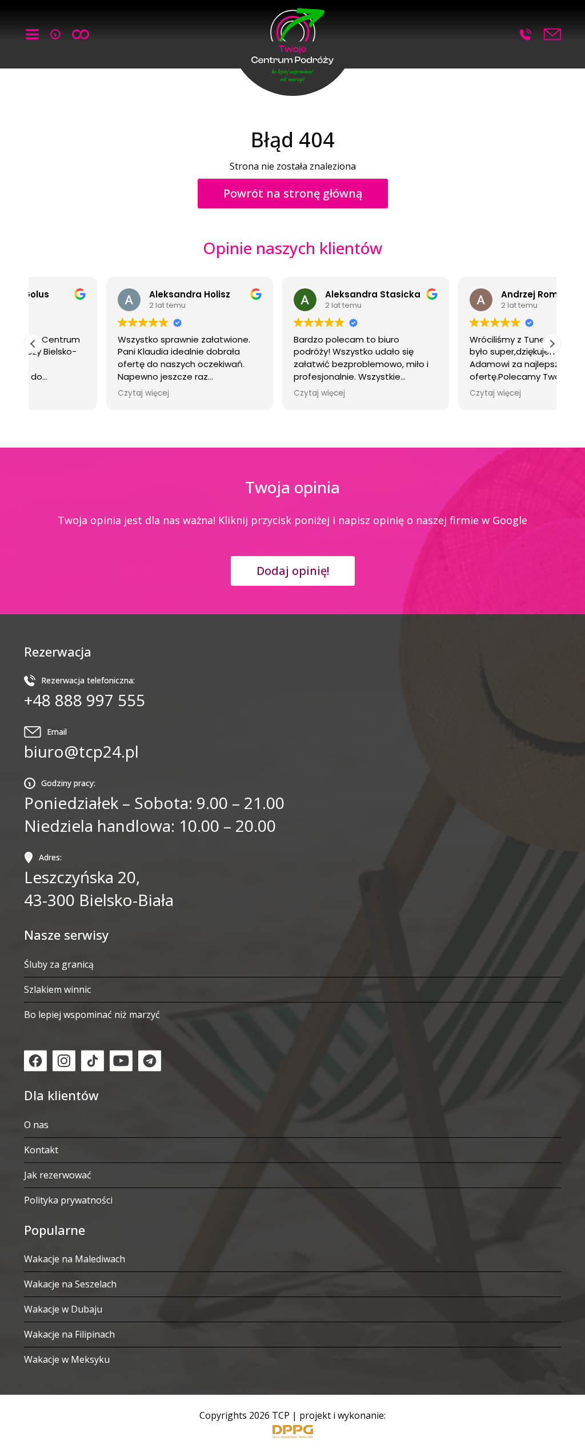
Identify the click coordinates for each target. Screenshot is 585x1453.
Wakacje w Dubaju (63, 1309)
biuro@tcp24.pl (81, 744)
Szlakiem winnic (57, 989)
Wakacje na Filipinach (69, 1334)
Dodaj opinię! (293, 570)
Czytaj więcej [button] (70, 393)
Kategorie (32, 34)
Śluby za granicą (59, 964)
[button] (292, 43)
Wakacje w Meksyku (67, 1359)
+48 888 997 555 (525, 34)
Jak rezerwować (57, 1175)
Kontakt (41, 1150)
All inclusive (80, 34)
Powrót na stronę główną (292, 193)
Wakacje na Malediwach (74, 1259)
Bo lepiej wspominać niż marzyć (92, 1014)
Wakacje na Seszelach (70, 1284)
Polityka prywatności (68, 1200)
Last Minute (55, 34)
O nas (36, 1124)
